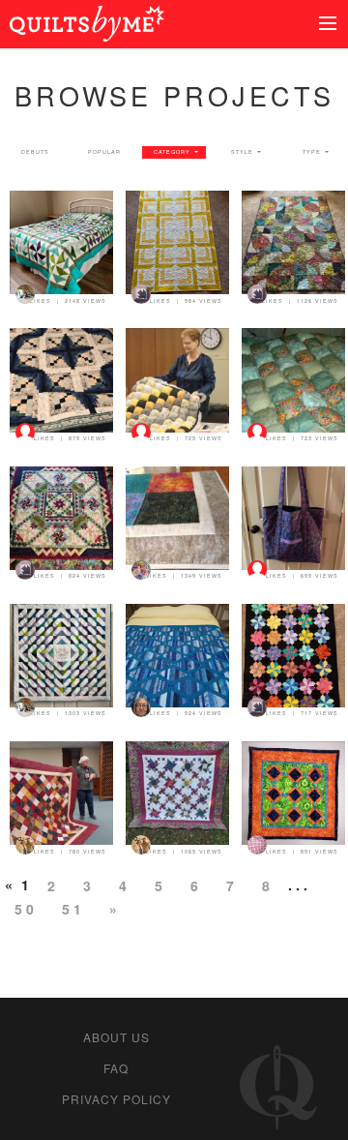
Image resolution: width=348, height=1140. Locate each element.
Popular (104, 152)
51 (73, 908)
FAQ (116, 1068)
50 (26, 908)
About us (116, 1037)
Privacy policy (116, 1099)
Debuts (35, 152)
